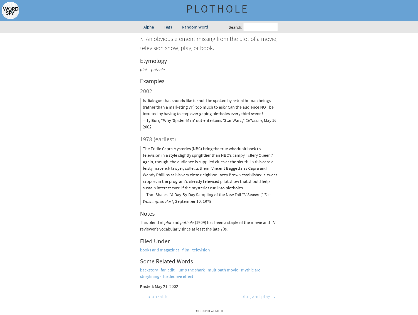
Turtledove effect (177, 277)
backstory (149, 270)
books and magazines (159, 250)
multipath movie (223, 270)
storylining (149, 277)
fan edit (168, 270)
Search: (235, 27)
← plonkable (155, 297)
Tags (168, 27)
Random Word (195, 27)
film (185, 250)
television (201, 250)
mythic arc (250, 270)
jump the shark (191, 270)
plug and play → (258, 297)
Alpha (148, 27)
